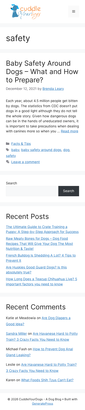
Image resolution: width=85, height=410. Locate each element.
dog (66, 150)
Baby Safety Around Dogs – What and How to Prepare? (42, 71)
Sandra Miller (16, 334)
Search (11, 183)
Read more (69, 131)
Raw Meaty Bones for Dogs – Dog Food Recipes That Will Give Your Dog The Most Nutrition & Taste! (39, 244)
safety (11, 156)
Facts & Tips (21, 144)
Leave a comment (25, 162)
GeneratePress (42, 403)
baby (15, 150)
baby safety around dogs (41, 150)
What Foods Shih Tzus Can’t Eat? (47, 380)
